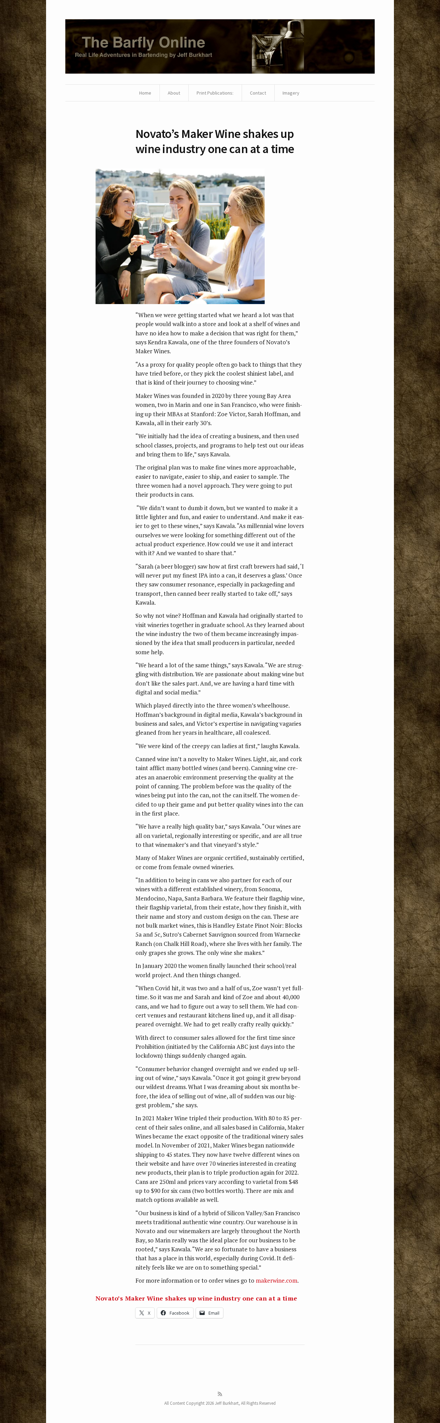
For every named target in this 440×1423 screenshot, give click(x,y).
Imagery (291, 93)
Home (145, 93)
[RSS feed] (220, 1394)
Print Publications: (215, 93)
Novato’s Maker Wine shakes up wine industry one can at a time (196, 1298)
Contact (258, 93)
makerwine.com (276, 1280)
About (174, 93)
